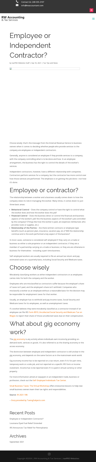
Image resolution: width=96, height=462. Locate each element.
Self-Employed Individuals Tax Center (49, 380)
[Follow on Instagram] (91, 10)
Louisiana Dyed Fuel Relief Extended (26, 423)
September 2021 (17, 442)
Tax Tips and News (50, 63)
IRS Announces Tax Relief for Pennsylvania (29, 427)
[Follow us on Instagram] (49, 454)
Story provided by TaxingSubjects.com (28, 400)
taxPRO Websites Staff (21, 63)
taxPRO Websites (71, 458)
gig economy (19, 339)
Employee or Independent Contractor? (26, 418)
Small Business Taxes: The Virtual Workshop (29, 386)
